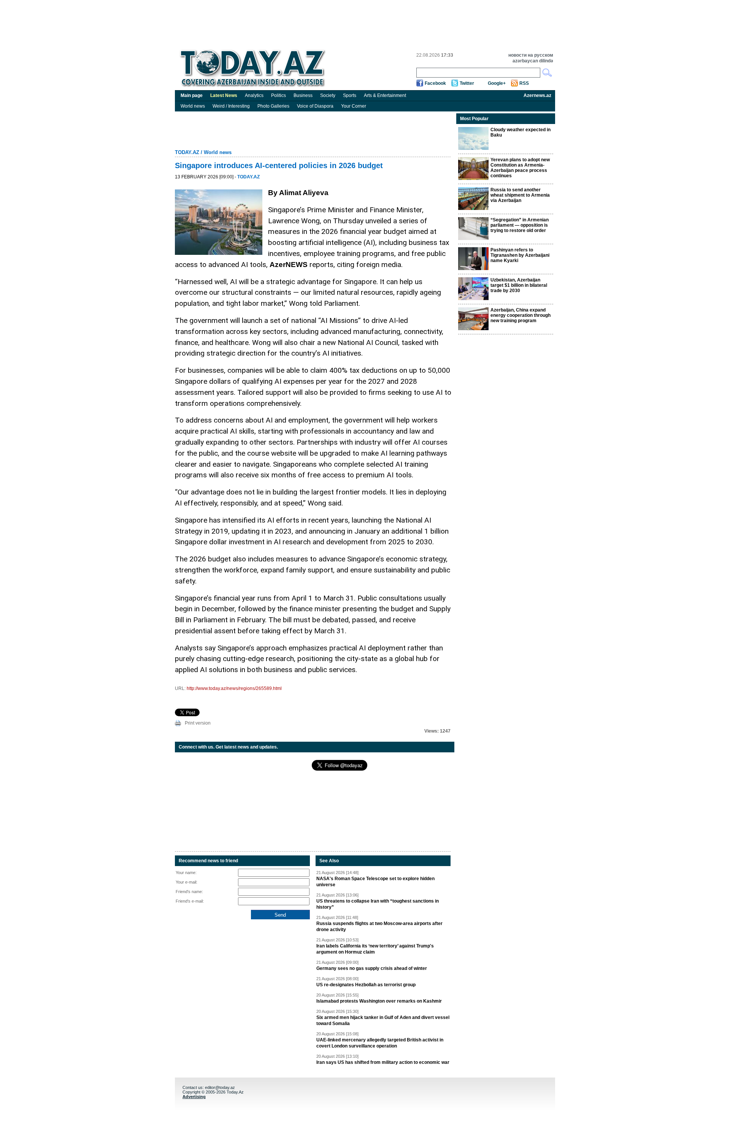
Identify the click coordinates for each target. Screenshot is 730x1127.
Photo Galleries (273, 106)
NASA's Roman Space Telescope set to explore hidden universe (375, 881)
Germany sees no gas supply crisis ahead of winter (371, 968)
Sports (349, 95)
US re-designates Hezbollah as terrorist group (366, 984)
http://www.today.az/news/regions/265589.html (234, 688)
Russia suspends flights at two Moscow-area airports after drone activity (379, 926)
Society (327, 95)
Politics (278, 95)
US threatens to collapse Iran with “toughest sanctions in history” (377, 904)
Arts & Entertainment (385, 95)
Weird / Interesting (231, 106)
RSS (524, 83)
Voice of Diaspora (315, 106)
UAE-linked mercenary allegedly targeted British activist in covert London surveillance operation (379, 1043)
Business (303, 95)
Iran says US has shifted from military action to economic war (382, 1062)
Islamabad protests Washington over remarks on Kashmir (379, 1001)
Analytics (254, 95)
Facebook (435, 83)
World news (193, 106)
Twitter (467, 83)
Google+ (497, 83)
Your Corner (353, 106)
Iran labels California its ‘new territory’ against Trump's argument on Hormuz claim (375, 949)
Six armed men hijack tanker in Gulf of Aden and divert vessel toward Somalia (382, 1020)
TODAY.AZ (187, 152)
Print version (198, 723)
